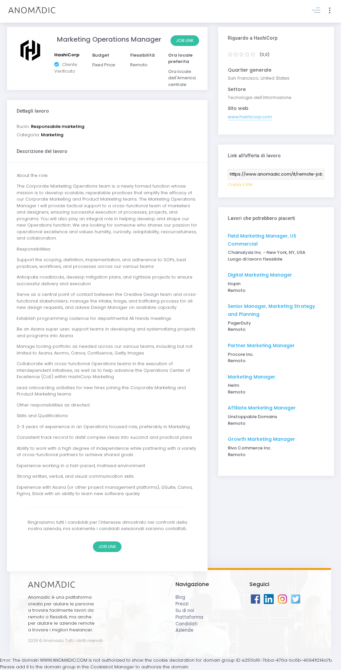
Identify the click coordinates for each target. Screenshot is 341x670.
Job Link (185, 40)
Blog (180, 597)
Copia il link (240, 184)
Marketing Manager (251, 376)
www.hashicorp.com (250, 117)
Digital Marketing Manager (260, 275)
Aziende (184, 630)
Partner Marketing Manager (261, 345)
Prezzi (181, 604)
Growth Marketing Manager (261, 439)
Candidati (186, 624)
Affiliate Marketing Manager (262, 407)
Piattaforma (189, 617)
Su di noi (184, 610)
